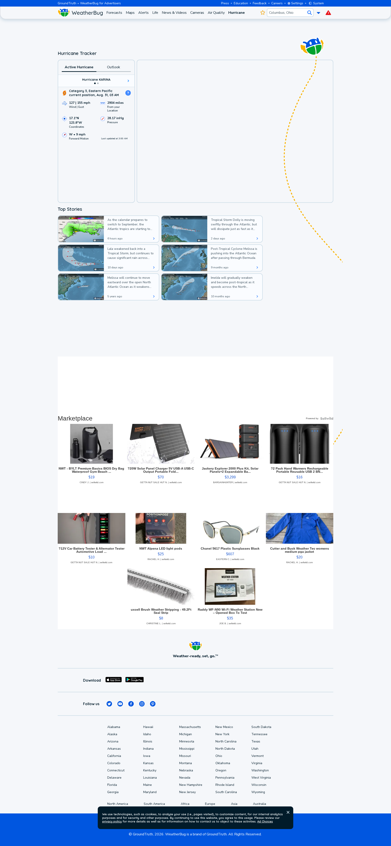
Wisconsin (258, 785)
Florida (112, 785)
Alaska (112, 734)
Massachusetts (190, 727)
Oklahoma (222, 763)
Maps (130, 12)
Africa (185, 804)
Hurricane (236, 12)
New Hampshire (190, 785)
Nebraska (186, 770)
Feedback (260, 3)
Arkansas (114, 749)
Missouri (185, 756)
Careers (277, 3)
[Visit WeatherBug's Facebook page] (131, 704)
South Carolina (226, 792)
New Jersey (187, 792)
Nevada (184, 777)
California (114, 756)
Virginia (256, 763)
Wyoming (258, 792)
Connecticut (115, 770)
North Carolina (225, 741)
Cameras (197, 12)
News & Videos (174, 12)
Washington (260, 770)
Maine (147, 785)
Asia (234, 804)
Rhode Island (224, 785)
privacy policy (112, 821)
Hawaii (148, 727)
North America (117, 804)
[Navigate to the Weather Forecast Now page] (80, 12)
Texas (255, 741)
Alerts (143, 12)
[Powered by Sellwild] (326, 418)
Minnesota (186, 741)
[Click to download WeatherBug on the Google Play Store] (134, 680)
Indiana (148, 749)
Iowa (146, 756)
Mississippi (186, 749)
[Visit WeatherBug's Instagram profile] (142, 704)
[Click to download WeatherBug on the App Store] (113, 680)
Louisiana (150, 777)
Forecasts (114, 12)
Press (225, 3)
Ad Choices (265, 821)
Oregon (220, 770)
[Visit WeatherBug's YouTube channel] (120, 704)
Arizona (112, 741)
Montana (185, 763)
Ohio (218, 756)
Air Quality (216, 12)
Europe (210, 804)
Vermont (257, 756)
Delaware (114, 777)
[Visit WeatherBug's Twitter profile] (109, 704)
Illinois (147, 741)
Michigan (185, 734)
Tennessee (259, 734)
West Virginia (261, 777)
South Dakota (261, 727)
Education (241, 3)
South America (154, 804)
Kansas (148, 763)
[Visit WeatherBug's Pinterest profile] (152, 704)
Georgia (113, 792)
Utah (254, 749)
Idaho (147, 734)
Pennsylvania (224, 777)
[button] (288, 812)
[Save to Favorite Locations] (262, 12)
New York (222, 734)
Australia (259, 804)
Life (155, 12)
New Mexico (224, 727)
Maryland (150, 792)
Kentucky (149, 770)
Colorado (113, 763)
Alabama (113, 727)
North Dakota (225, 749)
